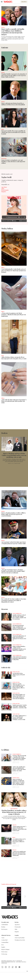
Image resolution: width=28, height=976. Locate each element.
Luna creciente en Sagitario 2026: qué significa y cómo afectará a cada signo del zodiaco (13, 161)
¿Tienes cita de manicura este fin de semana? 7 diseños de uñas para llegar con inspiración (13, 314)
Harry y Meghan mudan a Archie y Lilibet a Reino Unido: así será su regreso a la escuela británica (13, 514)
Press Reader (5, 190)
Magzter (3, 191)
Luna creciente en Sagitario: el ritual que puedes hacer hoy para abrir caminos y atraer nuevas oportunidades (18, 782)
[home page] (7, 2)
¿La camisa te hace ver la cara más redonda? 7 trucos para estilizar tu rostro (19, 841)
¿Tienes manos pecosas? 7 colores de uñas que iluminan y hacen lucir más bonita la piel (20, 828)
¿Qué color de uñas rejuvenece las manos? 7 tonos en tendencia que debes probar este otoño (14, 401)
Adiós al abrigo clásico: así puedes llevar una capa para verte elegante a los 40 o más (13, 357)
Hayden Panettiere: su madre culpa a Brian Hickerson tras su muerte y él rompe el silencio (14, 812)
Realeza (3, 27)
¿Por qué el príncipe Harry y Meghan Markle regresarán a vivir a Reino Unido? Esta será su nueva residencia (13, 571)
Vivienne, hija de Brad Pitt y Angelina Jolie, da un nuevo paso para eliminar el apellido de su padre (19, 757)
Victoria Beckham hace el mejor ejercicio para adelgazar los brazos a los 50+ (19, 638)
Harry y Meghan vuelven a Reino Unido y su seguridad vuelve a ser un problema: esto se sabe (14, 455)
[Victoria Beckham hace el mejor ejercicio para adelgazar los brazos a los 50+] (6, 638)
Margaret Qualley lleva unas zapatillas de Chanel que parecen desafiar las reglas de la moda (13, 132)
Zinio (2, 188)
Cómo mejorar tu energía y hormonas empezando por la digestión (20, 658)
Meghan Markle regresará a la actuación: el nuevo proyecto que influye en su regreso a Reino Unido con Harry (14, 75)
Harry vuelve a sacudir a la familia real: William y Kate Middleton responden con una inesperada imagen (12, 31)
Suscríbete (24, 1)
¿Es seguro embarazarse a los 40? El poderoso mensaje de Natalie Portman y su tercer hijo (19, 717)
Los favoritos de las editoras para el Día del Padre (19, 675)
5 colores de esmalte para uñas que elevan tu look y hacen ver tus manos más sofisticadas (19, 853)
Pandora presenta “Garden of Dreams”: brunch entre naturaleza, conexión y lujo (20, 706)
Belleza (2, 267)
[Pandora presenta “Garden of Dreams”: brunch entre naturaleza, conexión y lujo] (6, 707)
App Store (4, 187)
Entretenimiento (17, 754)
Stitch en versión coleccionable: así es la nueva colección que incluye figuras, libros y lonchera (19, 686)
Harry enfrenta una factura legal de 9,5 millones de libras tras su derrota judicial (13, 104)
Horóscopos (3, 158)
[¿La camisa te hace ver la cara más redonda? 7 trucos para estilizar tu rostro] (6, 841)
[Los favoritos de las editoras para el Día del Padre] (6, 675)
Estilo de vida (16, 671)
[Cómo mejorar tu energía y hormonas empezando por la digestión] (6, 658)
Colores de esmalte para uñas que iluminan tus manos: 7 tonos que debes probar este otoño (19, 768)
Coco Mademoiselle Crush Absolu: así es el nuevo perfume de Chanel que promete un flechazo (13, 270)
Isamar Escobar (17, 463)
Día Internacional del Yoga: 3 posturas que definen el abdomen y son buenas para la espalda (19, 627)
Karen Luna (15, 773)
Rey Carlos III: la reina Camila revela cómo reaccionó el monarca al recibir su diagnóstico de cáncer (13, 600)
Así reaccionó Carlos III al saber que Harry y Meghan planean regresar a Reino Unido (13, 542)
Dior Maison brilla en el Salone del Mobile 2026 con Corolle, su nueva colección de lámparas (19, 696)
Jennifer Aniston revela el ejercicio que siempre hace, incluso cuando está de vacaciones (19, 617)
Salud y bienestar (17, 613)
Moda (2, 129)
